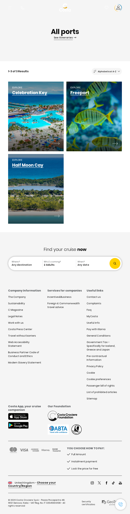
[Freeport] (115, 144)
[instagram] (92, 483)
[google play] (18, 425)
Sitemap (92, 398)
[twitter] (99, 483)
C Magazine (15, 310)
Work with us (16, 322)
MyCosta (92, 316)
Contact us (94, 297)
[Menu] (10, 8)
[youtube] (120, 483)
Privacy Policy (95, 366)
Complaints (94, 303)
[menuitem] (26, 263)
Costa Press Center (20, 329)
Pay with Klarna (96, 329)
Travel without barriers (22, 335)
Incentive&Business (59, 297)
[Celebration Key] (57, 144)
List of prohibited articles (102, 392)
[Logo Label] (65, 7)
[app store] (18, 417)
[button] (107, 8)
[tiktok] (113, 483)
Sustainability (16, 303)
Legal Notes (15, 316)
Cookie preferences (99, 379)
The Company (17, 297)
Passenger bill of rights (101, 385)
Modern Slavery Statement (24, 362)
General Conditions (99, 335)
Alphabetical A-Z (107, 71)
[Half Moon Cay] (57, 216)
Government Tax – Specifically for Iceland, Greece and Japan (101, 345)
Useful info (93, 322)
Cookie (91, 372)
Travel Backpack (106, 7)
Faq (89, 310)
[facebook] (106, 483)
